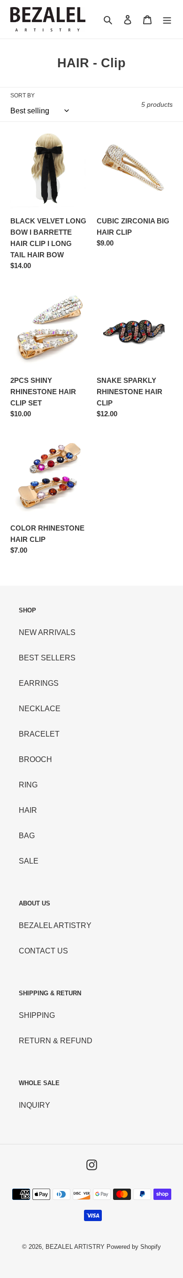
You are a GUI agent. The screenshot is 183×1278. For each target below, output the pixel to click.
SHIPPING (37, 1015)
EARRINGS (39, 683)
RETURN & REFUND (55, 1041)
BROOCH (35, 759)
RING (28, 785)
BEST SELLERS (47, 658)
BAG (27, 836)
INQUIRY (34, 1105)
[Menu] (167, 19)
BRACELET (39, 734)
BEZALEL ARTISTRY (55, 925)
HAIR (28, 810)
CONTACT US (43, 951)
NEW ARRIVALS (47, 632)
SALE (28, 861)
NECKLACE (40, 709)
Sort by (22, 95)
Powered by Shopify (134, 1246)
